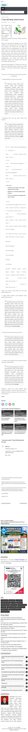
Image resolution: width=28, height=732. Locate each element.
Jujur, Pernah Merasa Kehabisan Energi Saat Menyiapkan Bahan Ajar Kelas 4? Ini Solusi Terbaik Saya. (13, 619)
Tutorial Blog (4, 600)
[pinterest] (9, 404)
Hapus (9, 455)
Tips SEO (13, 602)
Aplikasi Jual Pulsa (22, 604)
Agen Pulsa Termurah (11, 607)
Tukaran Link (4, 683)
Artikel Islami (13, 604)
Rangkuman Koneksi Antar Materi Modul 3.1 (11, 644)
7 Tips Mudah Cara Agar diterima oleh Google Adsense (13, 672)
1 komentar (13, 22)
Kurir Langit (19, 602)
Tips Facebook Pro (5, 611)
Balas (6, 455)
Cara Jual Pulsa (21, 607)
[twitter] (6, 404)
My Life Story (19, 600)
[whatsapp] (13, 404)
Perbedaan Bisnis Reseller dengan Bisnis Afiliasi (11, 690)
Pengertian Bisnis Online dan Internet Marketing (11, 665)
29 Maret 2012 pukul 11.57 (11, 448)
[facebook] (2, 404)
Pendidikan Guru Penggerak (15, 609)
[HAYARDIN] (4, 5)
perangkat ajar (4, 609)
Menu (3, 8)
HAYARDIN (18, 727)
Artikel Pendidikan (5, 604)
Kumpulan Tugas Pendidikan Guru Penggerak (11, 646)
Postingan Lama (23, 503)
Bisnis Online (11, 600)
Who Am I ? (7, 446)
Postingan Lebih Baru (5, 503)
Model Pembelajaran (5, 602)
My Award (3, 607)
